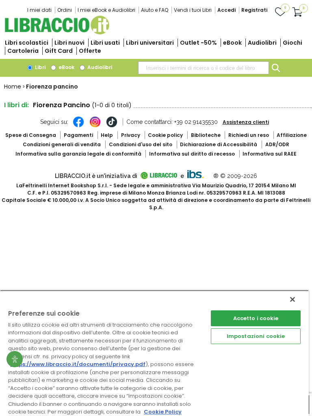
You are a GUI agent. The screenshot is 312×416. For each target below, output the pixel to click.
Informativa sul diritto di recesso (192, 153)
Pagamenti (78, 135)
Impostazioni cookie (256, 336)
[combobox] (203, 67)
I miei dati (39, 9)
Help (107, 135)
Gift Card (59, 51)
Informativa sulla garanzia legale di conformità (78, 153)
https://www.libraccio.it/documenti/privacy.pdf (77, 364)
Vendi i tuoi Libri (193, 9)
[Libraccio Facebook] (78, 126)
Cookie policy (165, 135)
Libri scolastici (26, 43)
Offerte (90, 51)
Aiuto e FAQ (154, 9)
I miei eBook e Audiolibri (106, 9)
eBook (232, 43)
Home (12, 86)
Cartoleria (23, 51)
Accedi (226, 9)
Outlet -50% (198, 43)
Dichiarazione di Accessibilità (218, 144)
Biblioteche (206, 135)
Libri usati (105, 43)
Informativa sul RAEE (270, 153)
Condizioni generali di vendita (62, 144)
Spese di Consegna (30, 135)
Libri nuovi (69, 43)
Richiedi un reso (248, 135)
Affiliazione (292, 135)
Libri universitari (150, 43)
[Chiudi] (292, 299)
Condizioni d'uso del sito (140, 144)
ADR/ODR (277, 144)
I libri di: (16, 105)
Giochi (292, 43)
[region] (154, 353)
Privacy (130, 135)
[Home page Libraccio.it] (57, 32)
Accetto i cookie (256, 318)
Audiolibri (262, 43)
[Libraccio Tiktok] (111, 126)
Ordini (64, 9)
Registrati (254, 9)
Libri (40, 67)
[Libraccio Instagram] (95, 126)
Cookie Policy (163, 412)
